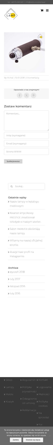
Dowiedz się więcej (33, 440)
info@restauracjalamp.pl (35, 2)
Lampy (10, 387)
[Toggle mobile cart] (42, 10)
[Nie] (49, 436)
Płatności (43, 394)
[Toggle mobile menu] (47, 10)
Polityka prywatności (26, 389)
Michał (10, 78)
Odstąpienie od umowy (26, 401)
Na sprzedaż (43, 415)
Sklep (9, 379)
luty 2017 (15, 279)
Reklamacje (26, 410)
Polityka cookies (43, 403)
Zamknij (16, 440)
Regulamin (26, 379)
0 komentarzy (32, 78)
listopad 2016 (17, 286)
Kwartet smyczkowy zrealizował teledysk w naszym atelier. (25, 217)
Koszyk (10, 401)
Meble (9, 394)
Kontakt (43, 379)
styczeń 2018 (17, 271)
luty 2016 (15, 293)
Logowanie (43, 387)
